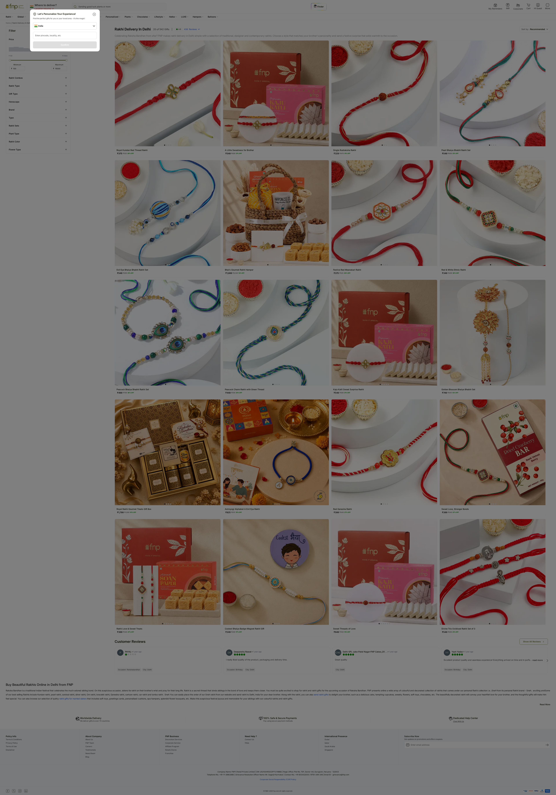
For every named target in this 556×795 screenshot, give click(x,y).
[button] (94, 14)
